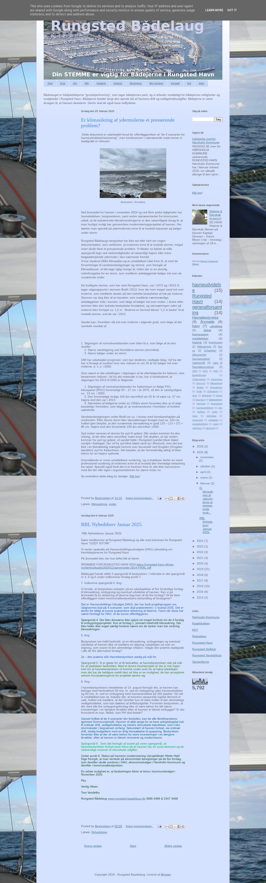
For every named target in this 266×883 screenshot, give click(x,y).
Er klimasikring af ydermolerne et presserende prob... (206, 500)
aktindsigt (206, 395)
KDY (195, 629)
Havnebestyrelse (205, 318)
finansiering (216, 403)
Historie (117, 83)
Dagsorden (216, 379)
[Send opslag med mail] (159, 498)
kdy (220, 408)
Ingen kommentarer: (139, 498)
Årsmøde (207, 322)
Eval (62, 83)
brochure (200, 399)
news (195, 416)
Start (50, 83)
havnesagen (200, 334)
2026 (200, 446)
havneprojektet (201, 359)
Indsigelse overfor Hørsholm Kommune (205, 140)
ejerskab (201, 403)
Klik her (134, 476)
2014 (200, 597)
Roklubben (199, 636)
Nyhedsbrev (99, 832)
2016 (200, 586)
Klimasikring (99, 504)
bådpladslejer (215, 399)
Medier (200, 387)
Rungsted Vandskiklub (206, 655)
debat (207, 330)
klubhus (201, 411)
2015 (200, 591)
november (207, 457)
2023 (194, 371)
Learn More (214, 10)
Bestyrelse (136, 83)
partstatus (211, 416)
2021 (200, 557)
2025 (215, 371)
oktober (205, 466)
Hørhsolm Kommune (205, 617)
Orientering (212, 391)
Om (75, 83)
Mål (87, 83)
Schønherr (210, 350)
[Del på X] (175, 498)
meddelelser (200, 338)
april (203, 472)
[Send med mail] (167, 498)
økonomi (210, 428)
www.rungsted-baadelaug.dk (126, 798)
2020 (200, 563)
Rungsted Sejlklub (204, 649)
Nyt (189, 83)
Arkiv (201, 83)
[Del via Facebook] (179, 498)
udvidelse (216, 326)
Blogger (166, 874)
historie (197, 342)
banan (219, 395)
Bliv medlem (156, 83)
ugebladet (213, 420)
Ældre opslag (173, 846)
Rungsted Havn (202, 298)
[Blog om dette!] (171, 498)
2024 (205, 371)
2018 (200, 574)
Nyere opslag (93, 846)
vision (216, 424)
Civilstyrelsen (199, 379)
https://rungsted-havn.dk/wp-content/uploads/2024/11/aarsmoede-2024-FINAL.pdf (127, 566)
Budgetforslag (199, 375)
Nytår (199, 391)
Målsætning (204, 346)
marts (204, 477)
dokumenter (199, 354)
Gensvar (200, 383)
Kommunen (215, 342)
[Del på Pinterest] (183, 498)
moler (112, 504)
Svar (194, 395)
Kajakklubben (201, 623)
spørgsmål (198, 363)
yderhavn (197, 428)
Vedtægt (101, 83)
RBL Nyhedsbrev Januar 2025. (112, 524)
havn (196, 326)
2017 (200, 580)
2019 (200, 569)
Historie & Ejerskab (215, 213)
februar (205, 483)
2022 (200, 552)
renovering (197, 420)
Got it (232, 10)
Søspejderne (200, 661)
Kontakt (175, 83)
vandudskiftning (200, 424)
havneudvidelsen (204, 408)
